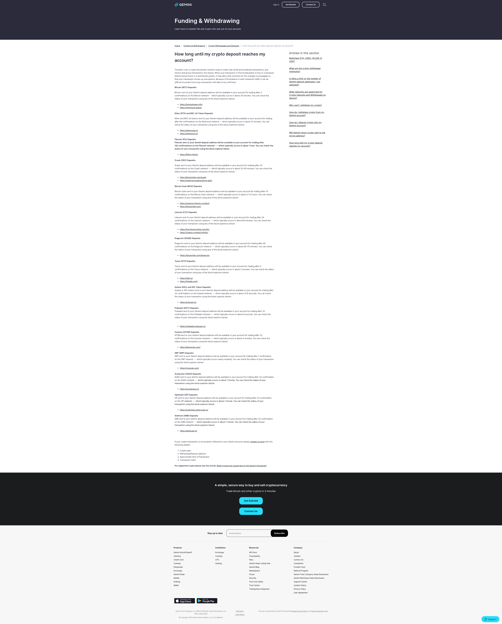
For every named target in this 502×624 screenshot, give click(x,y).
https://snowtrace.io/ (189, 389)
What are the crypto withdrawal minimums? (305, 70)
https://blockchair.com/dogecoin (195, 255)
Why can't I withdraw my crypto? (305, 105)
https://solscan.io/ (188, 302)
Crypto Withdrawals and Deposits (223, 46)
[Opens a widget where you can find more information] (490, 619)
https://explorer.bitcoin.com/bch (194, 203)
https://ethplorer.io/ (189, 133)
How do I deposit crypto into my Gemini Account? (305, 124)
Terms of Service (317, 611)
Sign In (276, 5)
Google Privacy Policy (300, 611)
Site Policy (240, 611)
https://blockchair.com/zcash (193, 177)
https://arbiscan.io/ (188, 431)
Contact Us (311, 4)
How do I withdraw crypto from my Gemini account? (306, 114)
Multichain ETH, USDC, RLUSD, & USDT (305, 60)
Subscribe (279, 533)
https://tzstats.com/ (189, 281)
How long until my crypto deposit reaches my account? (306, 144)
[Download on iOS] (185, 602)
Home (177, 46)
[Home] (183, 5)
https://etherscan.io (189, 130)
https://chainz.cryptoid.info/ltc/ (194, 232)
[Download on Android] (207, 602)
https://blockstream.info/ (191, 104)
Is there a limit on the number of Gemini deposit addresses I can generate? (305, 81)
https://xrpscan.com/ (189, 368)
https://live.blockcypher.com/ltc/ (194, 229)
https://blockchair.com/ (190, 206)
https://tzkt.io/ (186, 278)
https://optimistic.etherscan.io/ (194, 410)
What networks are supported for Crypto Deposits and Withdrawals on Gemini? (307, 95)
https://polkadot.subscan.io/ (193, 326)
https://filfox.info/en (189, 154)
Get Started (291, 4)
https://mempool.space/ (191, 107)
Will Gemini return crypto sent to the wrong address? (307, 134)
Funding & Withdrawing (194, 46)
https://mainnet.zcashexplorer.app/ (196, 180)
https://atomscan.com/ (190, 347)
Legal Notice (240, 615)
